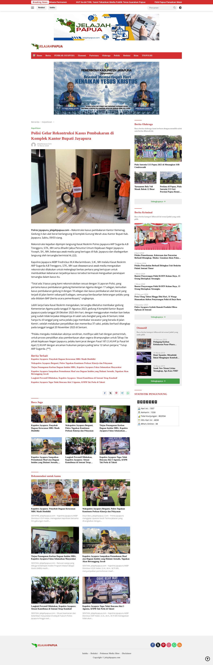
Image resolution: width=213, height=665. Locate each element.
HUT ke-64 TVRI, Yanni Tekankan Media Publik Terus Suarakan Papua (74, 2)
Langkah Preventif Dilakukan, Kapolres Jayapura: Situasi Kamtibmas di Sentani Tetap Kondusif (74, 378)
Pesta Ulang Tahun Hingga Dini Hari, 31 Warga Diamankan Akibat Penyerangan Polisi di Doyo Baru (157, 298)
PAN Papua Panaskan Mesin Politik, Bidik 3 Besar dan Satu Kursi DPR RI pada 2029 (160, 2)
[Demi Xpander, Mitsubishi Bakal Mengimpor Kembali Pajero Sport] (144, 357)
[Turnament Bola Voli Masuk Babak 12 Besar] (145, 178)
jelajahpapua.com (44, 143)
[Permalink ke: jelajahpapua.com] (33, 144)
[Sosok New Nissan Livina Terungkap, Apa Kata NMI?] (144, 370)
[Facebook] (152, 645)
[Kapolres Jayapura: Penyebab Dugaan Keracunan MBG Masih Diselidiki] (46, 414)
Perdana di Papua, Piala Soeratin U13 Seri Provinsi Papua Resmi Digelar (171, 189)
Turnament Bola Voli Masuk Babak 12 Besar (144, 187)
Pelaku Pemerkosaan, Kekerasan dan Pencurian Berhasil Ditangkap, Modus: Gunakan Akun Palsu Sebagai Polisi (156, 256)
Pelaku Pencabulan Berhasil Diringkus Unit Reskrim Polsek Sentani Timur (157, 267)
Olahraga (106, 55)
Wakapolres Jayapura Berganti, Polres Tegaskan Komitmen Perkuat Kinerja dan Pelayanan (71, 363)
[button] (175, 7)
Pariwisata (94, 55)
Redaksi (41, 7)
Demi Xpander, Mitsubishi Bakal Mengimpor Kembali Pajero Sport (165, 356)
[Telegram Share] (122, 393)
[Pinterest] (163, 645)
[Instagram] (168, 645)
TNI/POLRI (147, 55)
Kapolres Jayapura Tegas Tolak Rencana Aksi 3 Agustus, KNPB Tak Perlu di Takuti (68, 382)
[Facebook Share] (105, 393)
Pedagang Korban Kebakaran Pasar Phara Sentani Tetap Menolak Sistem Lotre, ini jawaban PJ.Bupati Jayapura (164, 343)
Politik (117, 55)
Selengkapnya (157, 201)
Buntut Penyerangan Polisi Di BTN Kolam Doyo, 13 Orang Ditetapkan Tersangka (157, 277)
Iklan (136, 55)
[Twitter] (158, 645)
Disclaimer (126, 653)
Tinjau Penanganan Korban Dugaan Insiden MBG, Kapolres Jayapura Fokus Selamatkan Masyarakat (76, 367)
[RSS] (179, 645)
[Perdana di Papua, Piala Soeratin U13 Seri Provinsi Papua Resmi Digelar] (171, 178)
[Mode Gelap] (180, 7)
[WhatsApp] (174, 645)
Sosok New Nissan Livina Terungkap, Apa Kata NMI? (165, 369)
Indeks (52, 7)
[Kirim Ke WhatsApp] (128, 393)
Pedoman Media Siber (110, 653)
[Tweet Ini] (110, 393)
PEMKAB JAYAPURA (64, 55)
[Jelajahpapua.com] (47, 46)
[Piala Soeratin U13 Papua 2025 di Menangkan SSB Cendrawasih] (158, 148)
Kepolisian (36, 128)
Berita (48, 55)
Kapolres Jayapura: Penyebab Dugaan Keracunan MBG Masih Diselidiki (63, 359)
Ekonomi (82, 55)
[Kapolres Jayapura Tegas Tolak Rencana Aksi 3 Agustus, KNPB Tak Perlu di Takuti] (115, 446)
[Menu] (33, 7)
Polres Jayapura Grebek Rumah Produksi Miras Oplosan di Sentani (155, 308)
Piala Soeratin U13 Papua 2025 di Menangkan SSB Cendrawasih (156, 165)
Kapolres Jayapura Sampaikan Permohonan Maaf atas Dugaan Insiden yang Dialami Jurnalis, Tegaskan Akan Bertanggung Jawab (79, 372)
